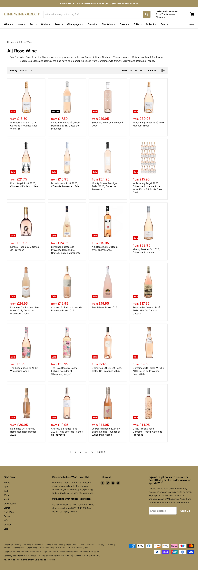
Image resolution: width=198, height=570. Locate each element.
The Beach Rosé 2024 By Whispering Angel (24, 369)
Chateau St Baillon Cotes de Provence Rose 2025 (66, 309)
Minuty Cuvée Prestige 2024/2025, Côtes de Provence (104, 186)
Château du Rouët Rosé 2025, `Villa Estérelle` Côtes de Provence (67, 431)
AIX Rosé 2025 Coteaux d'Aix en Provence (105, 248)
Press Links (71, 544)
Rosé (58, 24)
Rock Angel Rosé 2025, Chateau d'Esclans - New (24, 185)
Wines (7, 24)
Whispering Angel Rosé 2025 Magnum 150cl (149, 124)
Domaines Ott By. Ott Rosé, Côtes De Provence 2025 (107, 369)
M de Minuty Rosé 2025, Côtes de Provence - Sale (65, 185)
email (62, 508)
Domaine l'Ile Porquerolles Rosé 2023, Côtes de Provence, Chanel (24, 310)
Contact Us (18, 548)
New (20, 24)
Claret (91, 24)
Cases (123, 24)
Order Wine (32, 548)
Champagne (74, 24)
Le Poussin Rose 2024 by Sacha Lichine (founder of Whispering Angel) (106, 431)
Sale (163, 24)
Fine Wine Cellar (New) (78, 548)
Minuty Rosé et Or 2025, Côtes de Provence (146, 251)
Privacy (101, 544)
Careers (91, 544)
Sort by (13, 70)
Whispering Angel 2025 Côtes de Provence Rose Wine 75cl (23, 125)
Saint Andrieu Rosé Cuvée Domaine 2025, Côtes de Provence (65, 125)
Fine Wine (107, 24)
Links (82, 544)
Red (32, 24)
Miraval (127, 60)
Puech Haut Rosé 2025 (104, 307)
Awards (7, 548)
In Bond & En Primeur (33, 544)
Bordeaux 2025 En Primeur (52, 548)
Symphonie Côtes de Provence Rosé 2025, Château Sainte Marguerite (65, 249)
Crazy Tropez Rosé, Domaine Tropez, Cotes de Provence (147, 431)
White (44, 24)
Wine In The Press (55, 544)
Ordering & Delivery (12, 544)
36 (136, 70)
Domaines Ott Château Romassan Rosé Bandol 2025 (23, 431)
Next (100, 451)
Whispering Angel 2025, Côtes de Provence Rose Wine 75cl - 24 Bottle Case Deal (147, 188)
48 (141, 70)
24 (131, 70)
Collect (150, 24)
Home (10, 42)
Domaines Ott (105, 60)
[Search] (146, 14)
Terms (110, 544)
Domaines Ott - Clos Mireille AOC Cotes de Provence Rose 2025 (148, 370)
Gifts (137, 24)
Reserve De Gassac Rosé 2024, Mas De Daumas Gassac (146, 310)
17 (92, 451)
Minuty (117, 60)
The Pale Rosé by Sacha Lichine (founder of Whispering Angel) (64, 370)
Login (191, 24)
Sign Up (185, 510)
